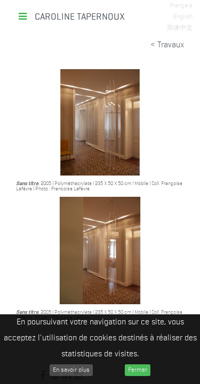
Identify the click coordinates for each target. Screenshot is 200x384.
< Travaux (166, 45)
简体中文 (180, 28)
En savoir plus (71, 370)
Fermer (137, 370)
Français (181, 6)
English (183, 17)
